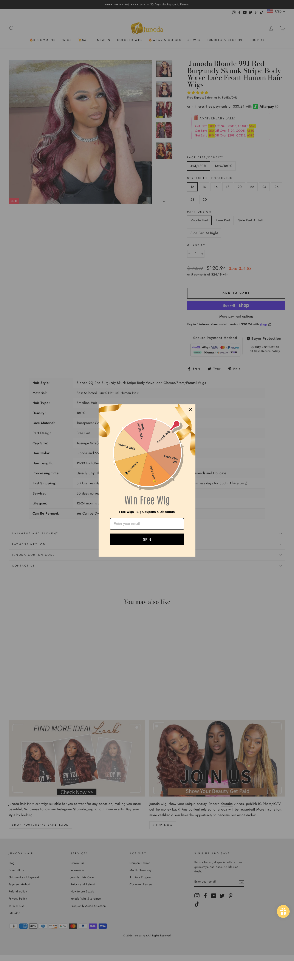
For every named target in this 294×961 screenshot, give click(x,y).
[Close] (190, 409)
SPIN (147, 539)
